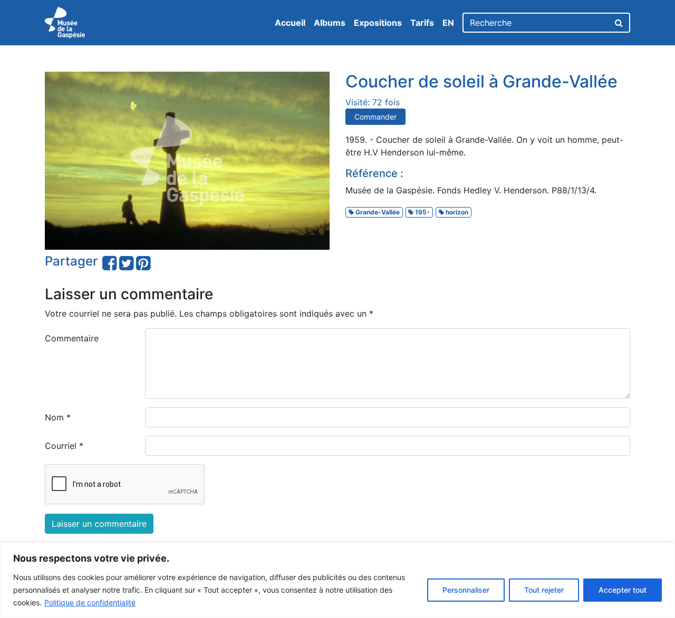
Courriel (64, 445)
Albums (329, 22)
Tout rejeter (544, 589)
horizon (456, 212)
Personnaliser (465, 589)
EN (448, 22)
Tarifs (422, 22)
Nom (58, 417)
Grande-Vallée (377, 212)
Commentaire (72, 338)
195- (421, 212)
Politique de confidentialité (90, 602)
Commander (375, 116)
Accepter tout (623, 589)
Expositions (378, 22)
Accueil (290, 22)
